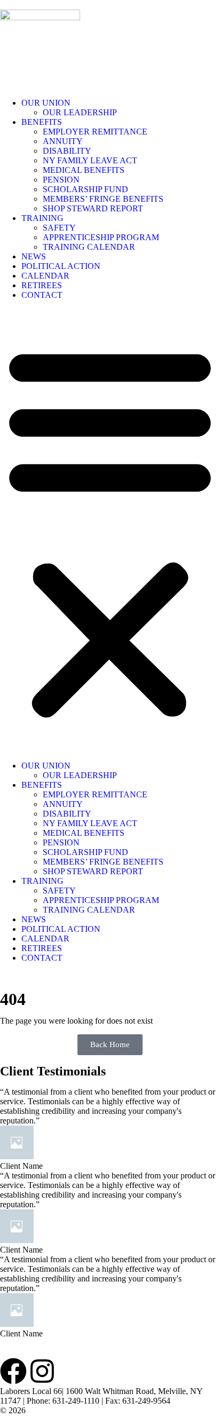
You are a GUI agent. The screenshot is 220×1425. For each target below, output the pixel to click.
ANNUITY (63, 141)
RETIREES (41, 285)
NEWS (33, 256)
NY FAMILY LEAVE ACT (90, 160)
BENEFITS (41, 121)
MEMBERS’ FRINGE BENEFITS (103, 198)
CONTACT (41, 294)
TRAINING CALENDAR (89, 246)
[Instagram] (42, 1371)
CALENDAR (45, 275)
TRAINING (42, 218)
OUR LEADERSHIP (80, 112)
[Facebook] (13, 1371)
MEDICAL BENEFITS (83, 170)
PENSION (61, 179)
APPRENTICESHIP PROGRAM (101, 237)
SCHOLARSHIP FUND (85, 189)
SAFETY (59, 227)
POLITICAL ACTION (60, 266)
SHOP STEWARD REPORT (93, 208)
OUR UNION (45, 102)
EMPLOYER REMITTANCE (96, 131)
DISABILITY (67, 150)
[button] (110, 530)
